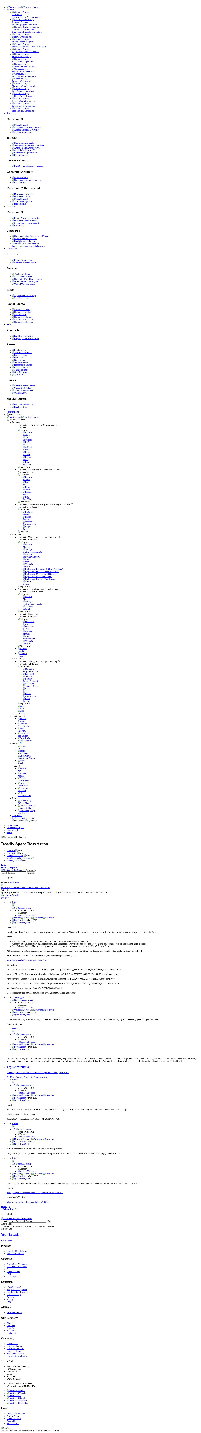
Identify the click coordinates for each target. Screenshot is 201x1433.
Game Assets (12, 1343)
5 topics (21, 1007)
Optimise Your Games (45, 579)
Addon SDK (27, 132)
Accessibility (12, 1421)
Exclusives (22, 393)
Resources (11, 113)
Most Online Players (29, 281)
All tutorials (23, 155)
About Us (11, 1323)
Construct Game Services (44, 504)
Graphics (24, 362)
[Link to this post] (19, 920)
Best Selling (26, 388)
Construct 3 (38, 425)
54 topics (21, 915)
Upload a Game (28, 284)
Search (9, 832)
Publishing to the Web (34, 145)
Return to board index (22, 1218)
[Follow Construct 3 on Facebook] (22, 319)
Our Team (11, 1325)
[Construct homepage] (23, 7)
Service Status (13, 1423)
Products (10, 9)
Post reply (5, 865)
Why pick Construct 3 (30, 218)
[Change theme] (24, 820)
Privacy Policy (13, 1416)
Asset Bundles (27, 404)
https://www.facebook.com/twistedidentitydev (26, 960)
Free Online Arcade (15, 1353)
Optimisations (31, 153)
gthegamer (5, 897)
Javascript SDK (26, 201)
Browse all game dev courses (30, 166)
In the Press (12, 1330)
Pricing (10, 1269)
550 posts (31, 915)
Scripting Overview (30, 130)
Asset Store (17, 716)
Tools (21, 375)
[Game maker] (23, 417)
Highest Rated (27, 390)
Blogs (15, 798)
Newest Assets (28, 385)
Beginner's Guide (26, 143)
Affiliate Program (14, 1312)
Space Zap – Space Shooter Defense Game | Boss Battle (25, 887)
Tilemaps (22, 372)
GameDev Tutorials (15, 1348)
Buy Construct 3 (25, 336)
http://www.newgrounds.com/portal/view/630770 (28, 1202)
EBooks (23, 355)
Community (12, 248)
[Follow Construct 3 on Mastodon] (22, 322)
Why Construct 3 (14, 1287)
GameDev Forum (14, 1346)
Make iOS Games (44, 576)
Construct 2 (30, 614)
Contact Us (17, 815)
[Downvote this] (42, 918)
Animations (26, 352)
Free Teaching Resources (17, 1292)
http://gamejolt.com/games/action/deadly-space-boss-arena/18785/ (35, 1192)
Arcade (15, 766)
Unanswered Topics (15, 827)
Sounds (28, 365)
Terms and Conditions (16, 1413)
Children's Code (14, 1418)
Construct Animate (39, 469)
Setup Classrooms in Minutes (36, 236)
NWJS (26, 196)
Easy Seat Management (17, 1289)
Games (22, 360)
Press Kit (10, 1328)
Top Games (26, 274)
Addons (23, 350)
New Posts (23, 298)
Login (16, 412)
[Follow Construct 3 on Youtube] (22, 312)
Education (11, 206)
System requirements (32, 127)
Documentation (13, 1271)
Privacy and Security (30, 223)
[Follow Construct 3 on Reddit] (21, 309)
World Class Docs (29, 238)
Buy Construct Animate (28, 338)
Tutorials (22, 182)
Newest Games (25, 276)
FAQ (21, 225)
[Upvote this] (20, 918)
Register (10, 412)
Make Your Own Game (17, 1266)
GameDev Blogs (14, 1351)
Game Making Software (17, 1251)
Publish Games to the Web (47, 571)
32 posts (29, 1007)
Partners (10, 1297)
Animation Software (15, 1253)
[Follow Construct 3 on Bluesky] (22, 317)
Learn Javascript (14, 1294)
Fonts (21, 357)
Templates (24, 367)
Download (28, 194)
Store (9, 324)
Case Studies (12, 1276)
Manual (24, 125)
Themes (24, 370)
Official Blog (30, 295)
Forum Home (26, 260)
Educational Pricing (26, 241)
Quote (27, 922)
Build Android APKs (30, 148)
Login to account (27, 818)
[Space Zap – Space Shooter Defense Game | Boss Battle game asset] (2, 885)
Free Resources (30, 220)
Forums (15, 743)
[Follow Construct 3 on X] (19, 314)
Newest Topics (29, 262)
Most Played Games (33, 279)
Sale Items (22, 407)
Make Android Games (45, 574)
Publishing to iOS (27, 150)
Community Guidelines (17, 1356)
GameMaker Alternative (17, 1264)
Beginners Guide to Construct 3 (49, 569)
